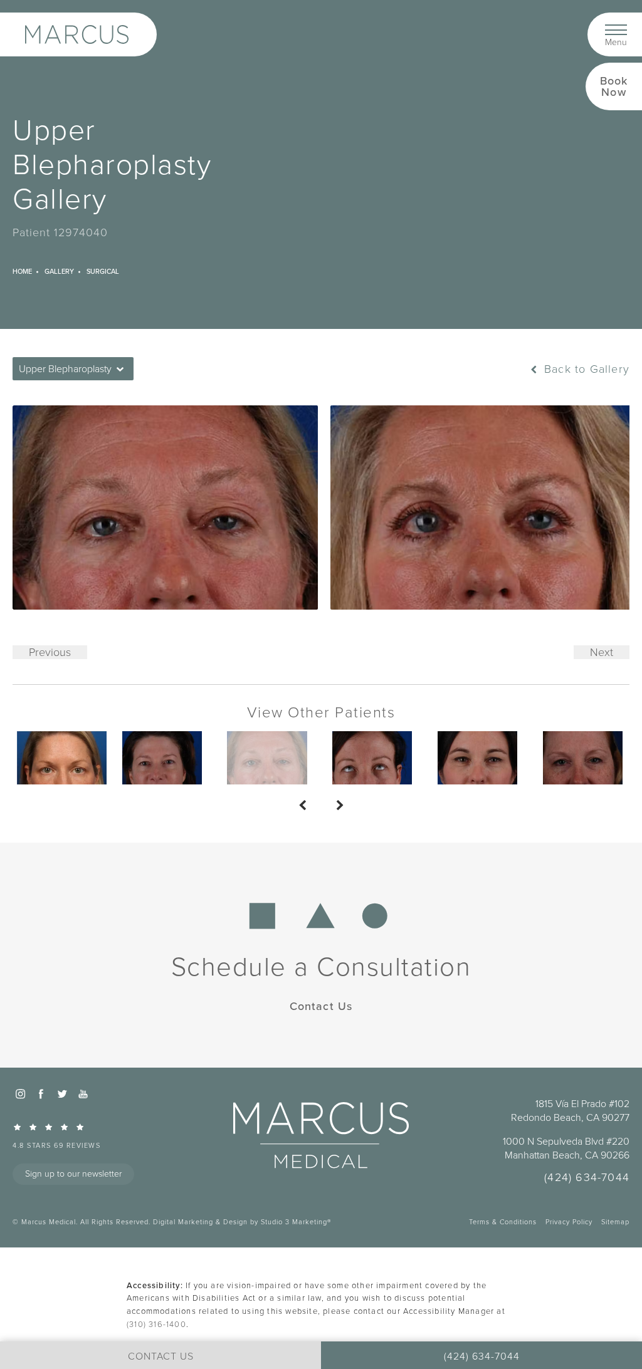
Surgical (103, 271)
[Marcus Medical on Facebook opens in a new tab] (40, 1093)
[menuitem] (20, 1093)
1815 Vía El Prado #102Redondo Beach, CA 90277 (570, 1111)
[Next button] (340, 806)
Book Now (614, 86)
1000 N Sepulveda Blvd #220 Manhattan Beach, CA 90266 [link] (566, 1148)
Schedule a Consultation (321, 966)
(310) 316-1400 (156, 1324)
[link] (91, 1135)
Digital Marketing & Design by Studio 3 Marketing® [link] (242, 1222)
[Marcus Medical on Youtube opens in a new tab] (82, 1093)
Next (601, 652)
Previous (50, 652)
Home (22, 271)
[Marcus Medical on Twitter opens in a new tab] (62, 1093)
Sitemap (615, 1222)
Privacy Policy (568, 1222)
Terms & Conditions (503, 1222)
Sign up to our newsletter (73, 1173)
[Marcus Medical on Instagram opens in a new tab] (20, 1093)
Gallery (59, 271)
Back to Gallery (584, 369)
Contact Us (321, 1006)
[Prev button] (302, 806)
